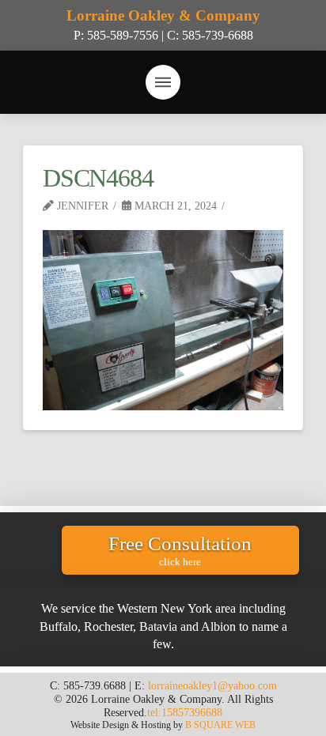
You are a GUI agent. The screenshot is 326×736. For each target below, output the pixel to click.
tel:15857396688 (184, 712)
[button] (163, 82)
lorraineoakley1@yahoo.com (212, 685)
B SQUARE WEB (220, 724)
